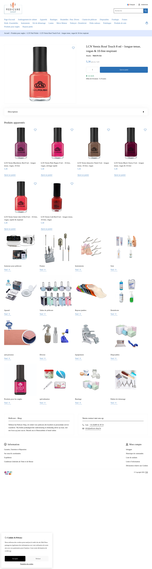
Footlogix (115, 20)
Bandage (78, 399)
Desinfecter (115, 310)
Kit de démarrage (39, 23)
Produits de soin (120, 23)
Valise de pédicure (46, 310)
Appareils (43, 20)
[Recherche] (145, 10)
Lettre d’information (133, 462)
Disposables (104, 20)
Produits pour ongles (12, 27)
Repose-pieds (28, 27)
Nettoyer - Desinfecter (78, 23)
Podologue (107, 23)
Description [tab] (13, 112)
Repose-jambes (80, 310)
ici (10, 551)
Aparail (7, 310)
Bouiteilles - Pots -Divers (69, 20)
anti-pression (9, 355)
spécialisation (45, 399)
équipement (79, 355)
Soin (112, 266)
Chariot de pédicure (89, 20)
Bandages (53, 20)
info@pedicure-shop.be (93, 428)
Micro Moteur (62, 23)
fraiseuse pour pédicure (12, 266)
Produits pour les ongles (13, 399)
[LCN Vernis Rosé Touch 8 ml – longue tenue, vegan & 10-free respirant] (40, 103)
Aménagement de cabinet (27, 20)
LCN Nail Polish (33, 33)
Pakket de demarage (118, 399)
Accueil (6, 33)
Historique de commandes (134, 453)
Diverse (42, 355)
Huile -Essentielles (11, 23)
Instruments (25, 23)
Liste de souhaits (131, 457)
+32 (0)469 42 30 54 (97, 425)
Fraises (124, 20)
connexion (144, 4)
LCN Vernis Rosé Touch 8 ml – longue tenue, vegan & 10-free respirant (64, 33)
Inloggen (129, 449)
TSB (146, 472)
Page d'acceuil (9, 20)
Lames (51, 23)
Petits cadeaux (95, 23)
